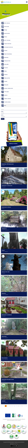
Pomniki (5, 81)
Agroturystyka (7, 33)
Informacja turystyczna (8, 47)
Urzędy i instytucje (7, 43)
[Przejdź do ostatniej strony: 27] (26, 406)
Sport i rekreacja (7, 40)
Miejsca (5, 5)
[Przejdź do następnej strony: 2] (24, 406)
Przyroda (6, 67)
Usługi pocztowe (7, 60)
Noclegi (5, 29)
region (2, 111)
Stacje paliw (6, 64)
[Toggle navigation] (26, 2)
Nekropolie (6, 84)
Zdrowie (5, 50)
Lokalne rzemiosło (7, 98)
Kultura (5, 36)
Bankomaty (6, 57)
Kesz (8, 5)
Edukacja (5, 74)
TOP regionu (6, 91)
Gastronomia (6, 26)
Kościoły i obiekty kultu (8, 88)
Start (2, 5)
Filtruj (3, 118)
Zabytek (5, 95)
